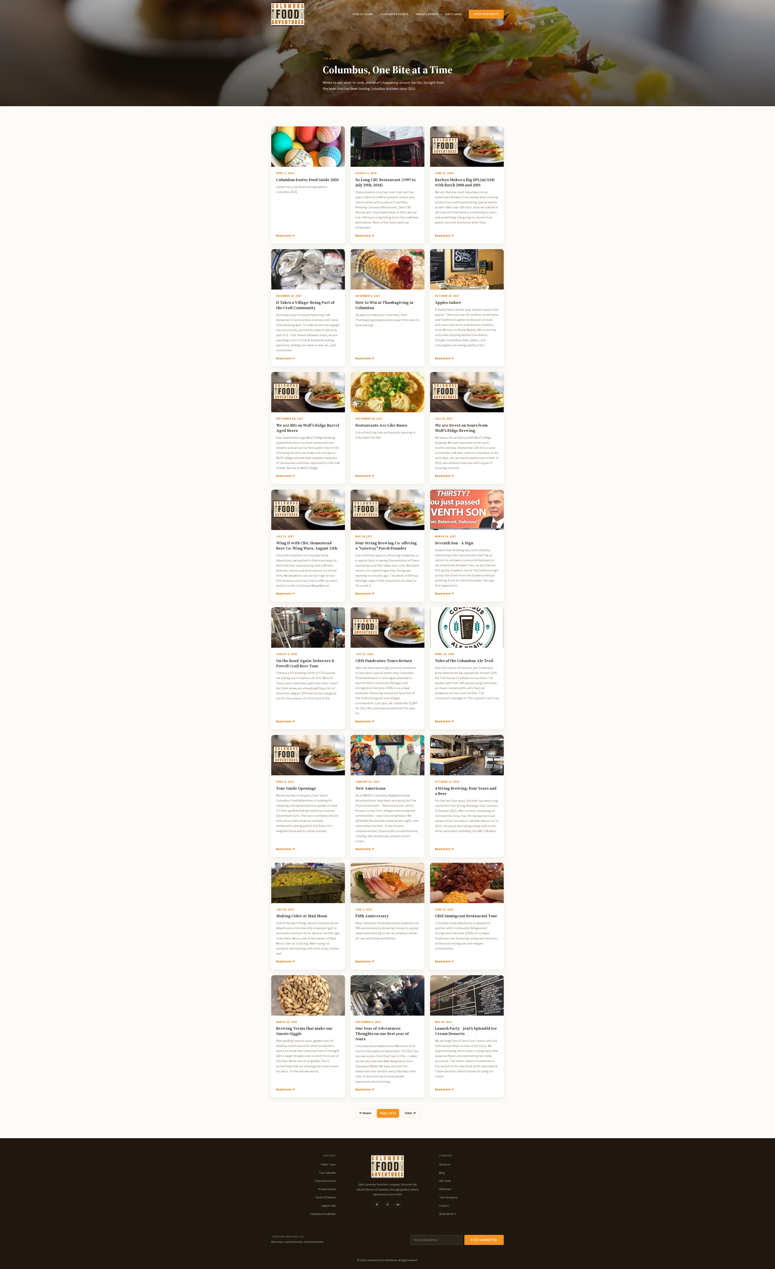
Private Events (427, 14)
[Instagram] (387, 1204)
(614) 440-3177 (447, 1214)
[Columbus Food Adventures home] (387, 1166)
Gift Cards (453, 14)
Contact (444, 1206)
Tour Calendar (327, 1173)
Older (409, 1113)
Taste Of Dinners (325, 1197)
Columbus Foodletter (323, 1214)
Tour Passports (448, 1197)
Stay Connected (484, 1240)
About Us (444, 1164)
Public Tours (363, 14)
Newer (366, 1113)
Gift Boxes (445, 1189)
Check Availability (486, 14)
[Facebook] (377, 1204)
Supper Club (328, 1206)
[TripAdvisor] (398, 1204)
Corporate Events (394, 14)
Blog (442, 1173)
